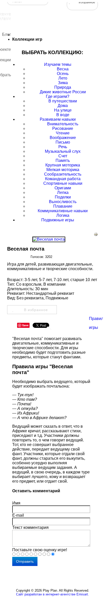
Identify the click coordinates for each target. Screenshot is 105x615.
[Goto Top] (56, 606)
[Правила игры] (93, 309)
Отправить (25, 561)
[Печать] (96, 235)
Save (25, 325)
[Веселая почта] (48, 239)
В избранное (36, 310)
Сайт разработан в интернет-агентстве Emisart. (52, 594)
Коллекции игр (27, 39)
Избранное (87, 2)
